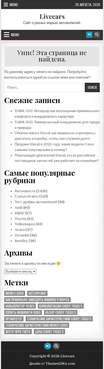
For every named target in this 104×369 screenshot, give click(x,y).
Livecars (52, 16)
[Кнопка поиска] (97, 34)
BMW (19, 213)
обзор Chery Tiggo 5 (60, 312)
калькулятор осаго (20, 306)
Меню (14, 4)
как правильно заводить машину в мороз (37, 299)
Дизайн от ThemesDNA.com (52, 364)
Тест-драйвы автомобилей (36, 202)
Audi (18, 208)
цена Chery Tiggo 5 (49, 331)
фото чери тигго (18, 331)
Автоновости (25, 191)
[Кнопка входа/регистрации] (89, 34)
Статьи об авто (26, 196)
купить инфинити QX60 (23, 312)
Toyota (20, 219)
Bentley (21, 241)
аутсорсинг (37, 293)
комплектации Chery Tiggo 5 (60, 306)
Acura (20, 230)
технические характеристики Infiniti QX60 (37, 325)
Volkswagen (25, 224)
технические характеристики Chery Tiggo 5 (59, 318)
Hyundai (22, 235)
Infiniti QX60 (15, 293)
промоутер (14, 318)
